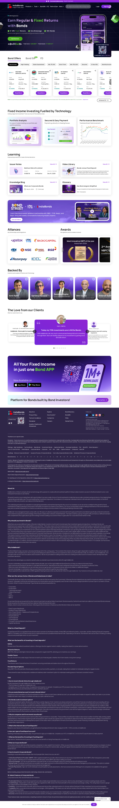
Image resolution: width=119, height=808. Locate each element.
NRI (54, 449)
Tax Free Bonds (28, 447)
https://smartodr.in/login (32, 474)
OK (94, 804)
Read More (18, 93)
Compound (75, 449)
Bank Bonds (37, 447)
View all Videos (16, 219)
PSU (80, 447)
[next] (109, 250)
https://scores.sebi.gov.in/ (22, 471)
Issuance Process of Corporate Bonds (41, 453)
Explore (49, 412)
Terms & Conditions (35, 418)
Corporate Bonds (35, 449)
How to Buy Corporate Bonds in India (62, 453)
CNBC (58, 449)
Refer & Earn (54, 6)
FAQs (66, 418)
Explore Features (65, 449)
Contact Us (50, 418)
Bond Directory (69, 412)
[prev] (63, 250)
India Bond (91, 417)
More (62, 6)
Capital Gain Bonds (59, 447)
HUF (50, 449)
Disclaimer (32, 421)
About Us (32, 412)
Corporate (44, 449)
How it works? (51, 415)
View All (52, 164)
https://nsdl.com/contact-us (41, 478)
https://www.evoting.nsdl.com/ (30, 481)
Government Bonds (47, 447)
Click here (19, 462)
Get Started (15, 39)
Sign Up (106, 6)
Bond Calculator (93, 447)
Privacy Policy (33, 415)
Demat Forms (69, 421)
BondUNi (42, 6)
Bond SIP (82, 449)
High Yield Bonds (18, 447)
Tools (37, 6)
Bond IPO (85, 447)
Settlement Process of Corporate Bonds (85, 453)
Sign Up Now (101, 400)
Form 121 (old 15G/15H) (14, 449)
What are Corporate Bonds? (21, 453)
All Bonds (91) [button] (102, 100)
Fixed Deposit (25, 449)
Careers (49, 421)
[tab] (14, 58)
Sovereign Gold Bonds (72, 447)
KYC (48, 6)
